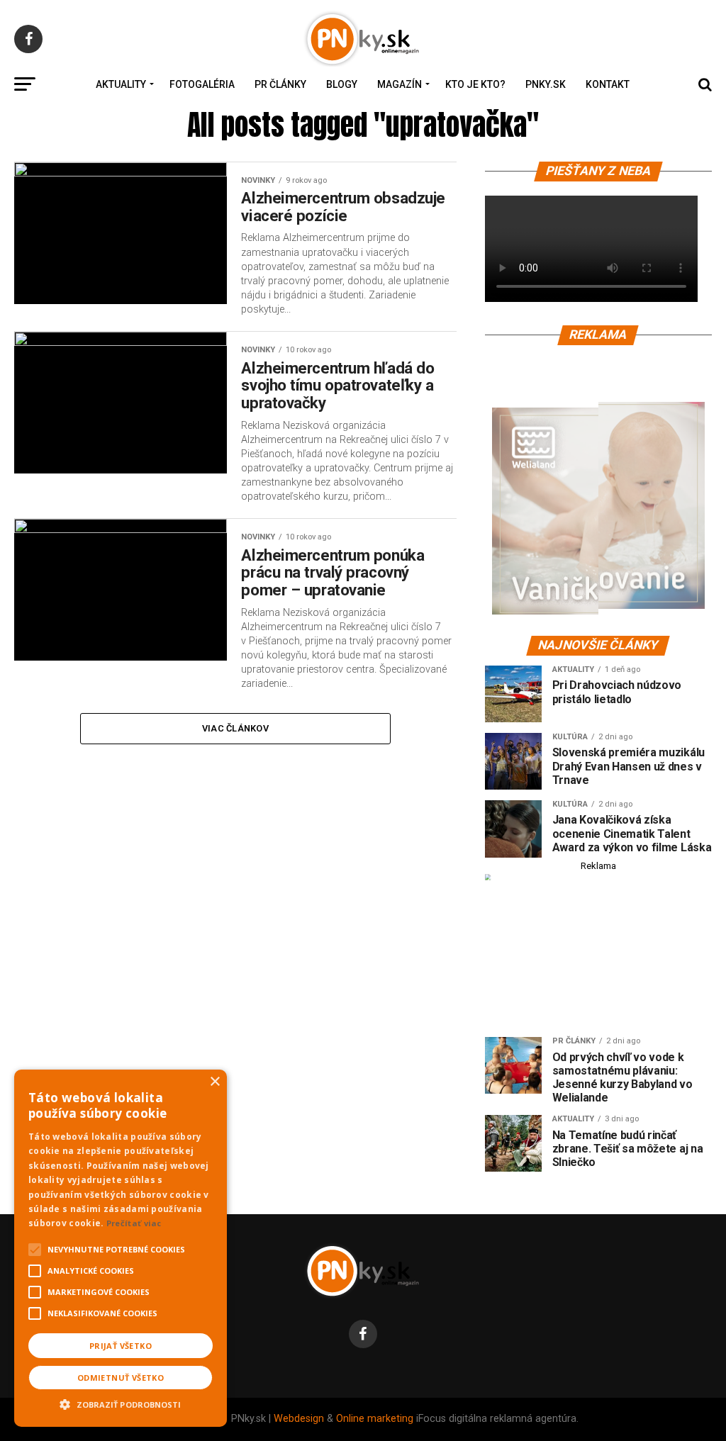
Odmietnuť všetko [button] (120, 1377)
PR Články (280, 84)
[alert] (120, 1248)
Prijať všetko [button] (120, 1345)
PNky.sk (545, 84)
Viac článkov (235, 728)
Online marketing (374, 1419)
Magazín (399, 84)
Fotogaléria (202, 84)
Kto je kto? (475, 84)
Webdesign (299, 1419)
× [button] (214, 1082)
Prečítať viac (134, 1223)
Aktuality (121, 84)
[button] (120, 1402)
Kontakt (608, 84)
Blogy (341, 84)
